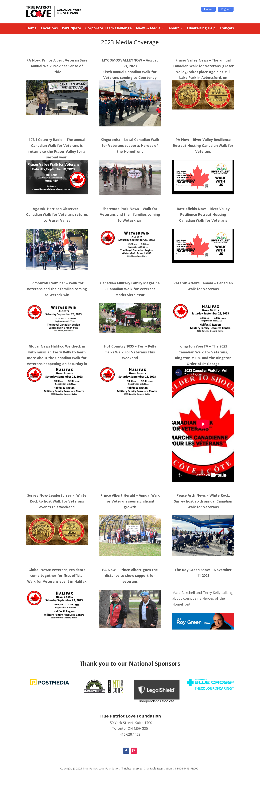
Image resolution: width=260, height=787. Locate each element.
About (173, 28)
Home (31, 28)
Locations (49, 28)
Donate (208, 9)
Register (226, 9)
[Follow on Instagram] (134, 751)
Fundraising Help (201, 28)
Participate (71, 28)
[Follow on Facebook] (126, 751)
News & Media (148, 28)
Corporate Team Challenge (108, 28)
